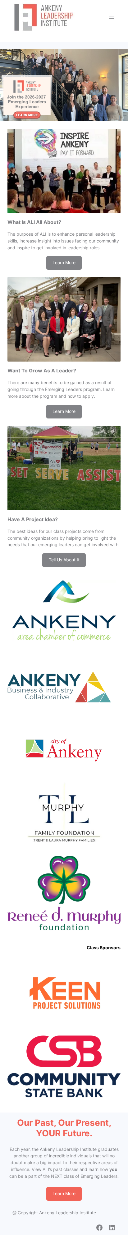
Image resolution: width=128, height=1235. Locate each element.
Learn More (64, 262)
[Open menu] (112, 17)
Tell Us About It (64, 559)
